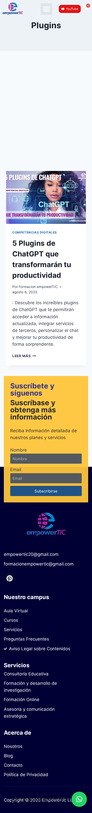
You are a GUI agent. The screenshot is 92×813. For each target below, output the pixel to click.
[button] (46, 9)
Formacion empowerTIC (38, 287)
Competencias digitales (34, 232)
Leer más (24, 356)
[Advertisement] (46, 117)
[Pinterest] (9, 578)
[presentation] (46, 197)
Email (15, 469)
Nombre (18, 450)
